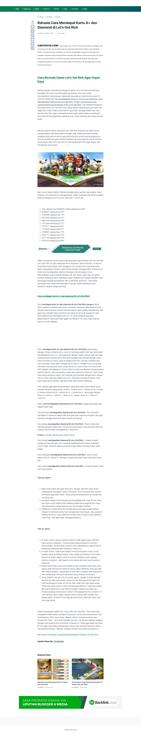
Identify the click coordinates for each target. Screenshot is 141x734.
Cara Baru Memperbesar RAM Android (60, 435)
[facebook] (32, 27)
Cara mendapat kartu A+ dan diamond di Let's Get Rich (63, 296)
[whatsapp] (32, 35)
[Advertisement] (48, 333)
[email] (32, 48)
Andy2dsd (59, 641)
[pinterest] (32, 44)
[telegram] (32, 39)
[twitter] (32, 31)
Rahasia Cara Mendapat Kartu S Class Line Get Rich (52, 683)
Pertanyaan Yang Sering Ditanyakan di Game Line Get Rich (72, 634)
